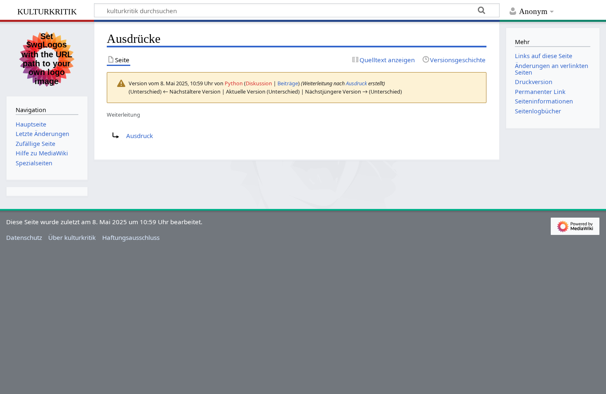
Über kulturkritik (72, 237)
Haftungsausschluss (131, 237)
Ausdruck (356, 83)
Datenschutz (24, 237)
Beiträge (287, 83)
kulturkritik (47, 10)
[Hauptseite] (47, 58)
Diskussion (259, 83)
